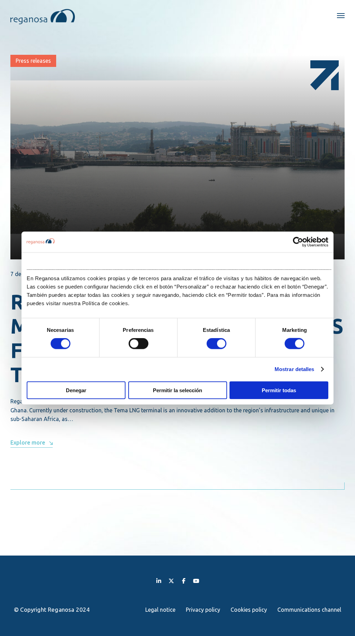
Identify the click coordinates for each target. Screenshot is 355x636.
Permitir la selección (177, 390)
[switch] (138, 343)
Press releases (33, 61)
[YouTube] (196, 580)
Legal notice (160, 610)
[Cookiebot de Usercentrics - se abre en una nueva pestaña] (298, 242)
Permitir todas (279, 390)
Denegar (76, 390)
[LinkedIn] (159, 580)
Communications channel (309, 610)
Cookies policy (249, 610)
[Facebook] (184, 580)
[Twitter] (171, 580)
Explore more (27, 442)
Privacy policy (203, 610)
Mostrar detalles (294, 369)
